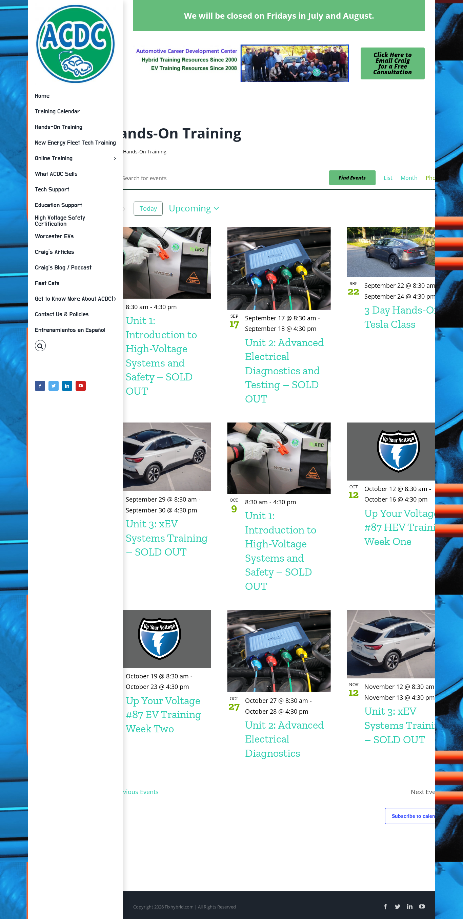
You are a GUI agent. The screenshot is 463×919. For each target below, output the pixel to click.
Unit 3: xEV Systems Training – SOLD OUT (167, 537)
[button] (75, 346)
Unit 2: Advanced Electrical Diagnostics (284, 738)
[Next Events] (124, 209)
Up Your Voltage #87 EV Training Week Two (163, 714)
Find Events (352, 177)
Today (148, 208)
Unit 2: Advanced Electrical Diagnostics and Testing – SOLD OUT (284, 370)
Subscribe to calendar (417, 815)
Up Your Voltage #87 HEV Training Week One (406, 527)
